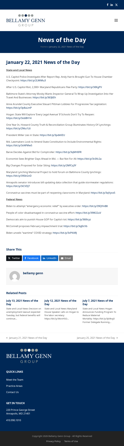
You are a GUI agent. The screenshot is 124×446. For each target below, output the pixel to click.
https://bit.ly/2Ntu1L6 (18, 128)
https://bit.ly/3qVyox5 (103, 192)
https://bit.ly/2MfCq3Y (63, 165)
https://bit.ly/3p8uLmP (19, 107)
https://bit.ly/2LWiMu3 (33, 80)
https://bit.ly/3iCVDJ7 (18, 186)
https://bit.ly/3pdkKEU (52, 135)
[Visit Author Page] (14, 276)
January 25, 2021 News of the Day (96, 338)
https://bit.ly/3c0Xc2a (89, 158)
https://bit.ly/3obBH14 (18, 118)
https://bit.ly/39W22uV (88, 212)
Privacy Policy (53, 441)
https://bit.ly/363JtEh (44, 97)
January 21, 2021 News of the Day (26, 338)
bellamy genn (33, 273)
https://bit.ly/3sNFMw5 (19, 145)
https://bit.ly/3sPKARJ (65, 232)
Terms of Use (71, 441)
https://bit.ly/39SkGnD (19, 175)
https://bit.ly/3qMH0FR (69, 152)
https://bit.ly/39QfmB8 (95, 206)
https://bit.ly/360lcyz (79, 219)
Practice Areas (14, 386)
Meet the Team (14, 379)
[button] (116, 20)
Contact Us (12, 392)
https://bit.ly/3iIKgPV (90, 87)
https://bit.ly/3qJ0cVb (75, 226)
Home (43, 46)
